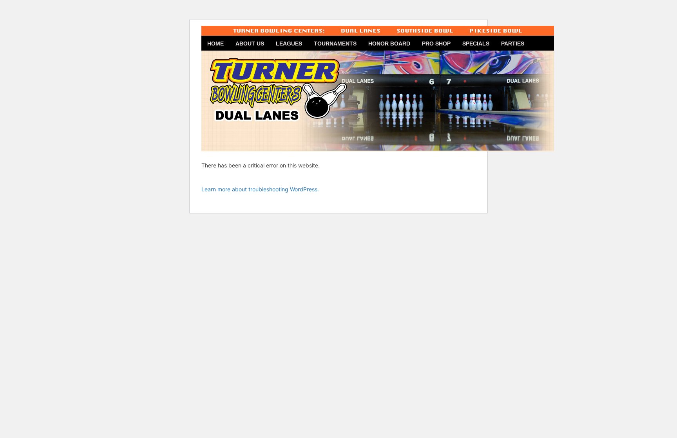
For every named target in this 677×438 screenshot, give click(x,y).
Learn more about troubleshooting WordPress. (260, 189)
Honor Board (389, 43)
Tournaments (335, 43)
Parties (512, 43)
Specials (475, 43)
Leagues (289, 43)
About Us (249, 43)
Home (215, 43)
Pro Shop (436, 43)
